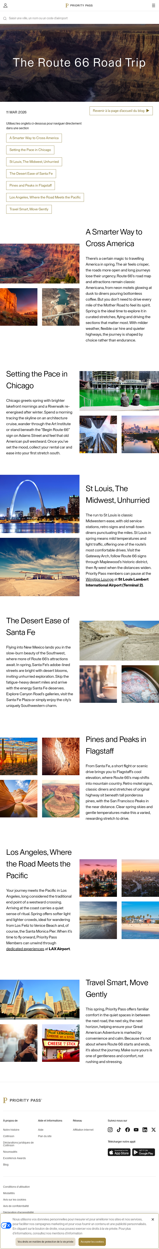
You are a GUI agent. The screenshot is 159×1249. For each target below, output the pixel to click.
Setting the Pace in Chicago (30, 150)
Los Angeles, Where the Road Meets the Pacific (45, 197)
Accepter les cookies (92, 1241)
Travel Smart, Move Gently (29, 209)
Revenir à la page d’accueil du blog (121, 110)
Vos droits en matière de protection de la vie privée (45, 1241)
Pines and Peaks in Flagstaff (31, 185)
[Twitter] (153, 1129)
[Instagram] (110, 1129)
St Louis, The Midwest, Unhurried (34, 161)
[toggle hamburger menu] (153, 5)
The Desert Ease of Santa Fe (31, 173)
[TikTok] (119, 1129)
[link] (119, 1152)
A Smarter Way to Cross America (34, 138)
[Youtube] (136, 1129)
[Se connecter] (5, 5)
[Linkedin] (145, 1129)
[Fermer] (153, 1219)
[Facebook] (127, 1129)
